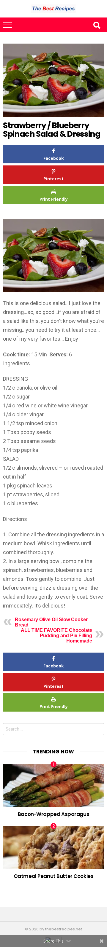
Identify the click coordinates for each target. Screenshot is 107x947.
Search (96, 24)
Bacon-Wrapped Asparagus (53, 814)
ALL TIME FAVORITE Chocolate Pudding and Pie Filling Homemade (56, 635)
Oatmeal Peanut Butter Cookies (54, 876)
